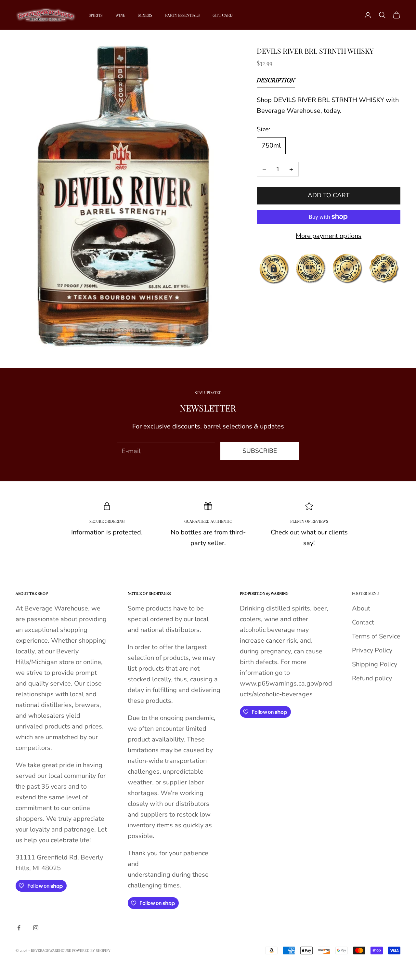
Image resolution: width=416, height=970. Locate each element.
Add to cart (328, 195)
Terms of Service (376, 636)
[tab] (276, 81)
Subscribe (259, 451)
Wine (120, 15)
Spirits (95, 15)
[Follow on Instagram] (35, 927)
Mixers (145, 15)
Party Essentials (182, 15)
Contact (363, 622)
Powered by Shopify (91, 950)
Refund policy (372, 678)
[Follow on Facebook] (19, 927)
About (361, 608)
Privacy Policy (372, 650)
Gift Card (223, 15)
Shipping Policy (374, 664)
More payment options (328, 235)
